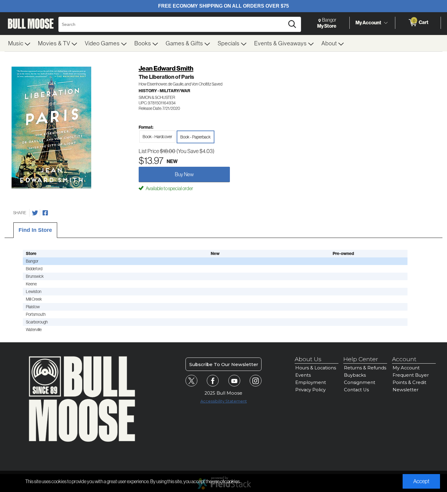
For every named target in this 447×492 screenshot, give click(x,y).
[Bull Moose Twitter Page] (191, 381)
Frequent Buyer (411, 375)
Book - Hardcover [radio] (157, 136)
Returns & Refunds (365, 368)
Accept (421, 481)
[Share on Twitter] (35, 213)
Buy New (184, 174)
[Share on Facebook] (45, 213)
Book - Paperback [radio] (195, 137)
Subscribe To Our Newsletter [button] (223, 364)
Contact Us (356, 390)
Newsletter (405, 390)
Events (303, 375)
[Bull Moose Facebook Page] (212, 381)
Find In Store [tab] (35, 230)
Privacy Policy (310, 390)
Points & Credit (409, 382)
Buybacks (355, 375)
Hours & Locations (315, 368)
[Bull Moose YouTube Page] (234, 381)
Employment (310, 382)
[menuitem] (19, 43)
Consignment (359, 382)
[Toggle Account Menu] (385, 22)
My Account (368, 22)
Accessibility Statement (223, 401)
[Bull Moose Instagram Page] (255, 381)
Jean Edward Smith (166, 68)
